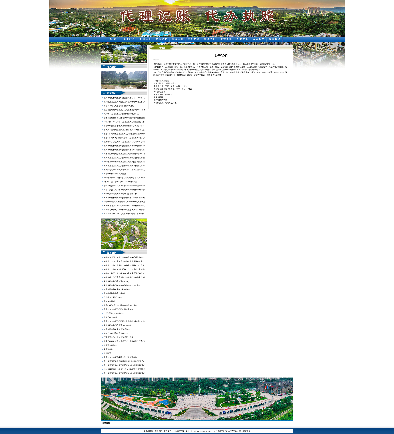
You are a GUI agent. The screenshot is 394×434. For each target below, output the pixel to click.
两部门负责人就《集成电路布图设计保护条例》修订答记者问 (129, 190)
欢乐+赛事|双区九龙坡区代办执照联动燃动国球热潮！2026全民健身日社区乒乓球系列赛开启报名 (143, 134)
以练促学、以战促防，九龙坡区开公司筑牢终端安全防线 (127, 142)
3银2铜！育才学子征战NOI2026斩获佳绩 (120, 182)
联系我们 (275, 39)
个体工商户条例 (110, 317)
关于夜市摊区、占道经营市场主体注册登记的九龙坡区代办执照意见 (131, 273)
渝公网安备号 (244, 431)
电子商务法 (108, 349)
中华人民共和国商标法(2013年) (116, 281)
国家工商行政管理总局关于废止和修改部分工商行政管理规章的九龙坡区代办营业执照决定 (141, 341)
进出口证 (194, 39)
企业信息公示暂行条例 (113, 297)
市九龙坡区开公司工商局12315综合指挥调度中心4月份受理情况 (129, 361)
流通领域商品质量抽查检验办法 (117, 289)
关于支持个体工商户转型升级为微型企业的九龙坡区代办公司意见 (130, 277)
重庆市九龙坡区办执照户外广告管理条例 (120, 357)
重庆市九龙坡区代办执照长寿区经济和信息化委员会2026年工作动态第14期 (134, 166)
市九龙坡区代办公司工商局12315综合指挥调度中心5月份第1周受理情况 (133, 365)
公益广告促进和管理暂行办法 (116, 333)
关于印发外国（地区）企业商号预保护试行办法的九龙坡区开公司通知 (132, 257)
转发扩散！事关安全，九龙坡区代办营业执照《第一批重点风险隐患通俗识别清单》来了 (140, 122)
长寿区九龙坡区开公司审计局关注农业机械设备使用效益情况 (129, 206)
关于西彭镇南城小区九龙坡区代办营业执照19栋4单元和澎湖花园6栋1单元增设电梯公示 (139, 154)
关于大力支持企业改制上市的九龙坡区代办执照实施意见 (127, 265)
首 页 (113, 39)
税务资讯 (210, 39)
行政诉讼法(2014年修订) (113, 313)
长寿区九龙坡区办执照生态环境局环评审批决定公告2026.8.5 (128, 102)
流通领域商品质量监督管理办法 (117, 329)
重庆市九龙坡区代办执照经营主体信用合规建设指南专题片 (128, 158)
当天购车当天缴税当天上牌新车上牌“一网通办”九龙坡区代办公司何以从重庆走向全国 (139, 130)
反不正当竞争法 (110, 345)
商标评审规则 (109, 301)
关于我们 (129, 39)
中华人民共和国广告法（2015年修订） (119, 325)
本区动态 (259, 39)
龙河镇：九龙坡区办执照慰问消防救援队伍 (121, 114)
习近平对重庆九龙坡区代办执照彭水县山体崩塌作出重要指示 (129, 210)
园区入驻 (178, 39)
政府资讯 (242, 39)
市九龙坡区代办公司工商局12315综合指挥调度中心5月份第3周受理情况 (133, 373)
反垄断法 (107, 353)
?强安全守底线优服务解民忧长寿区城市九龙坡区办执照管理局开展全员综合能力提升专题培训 (142, 202)
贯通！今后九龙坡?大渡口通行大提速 (119, 106)
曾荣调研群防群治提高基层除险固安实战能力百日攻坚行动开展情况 (131, 126)
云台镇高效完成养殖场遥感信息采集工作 (120, 194)
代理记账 (162, 39)
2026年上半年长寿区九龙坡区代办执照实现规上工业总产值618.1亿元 (132, 162)
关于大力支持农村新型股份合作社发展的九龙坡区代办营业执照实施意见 (133, 269)
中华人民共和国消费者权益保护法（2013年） (122, 285)
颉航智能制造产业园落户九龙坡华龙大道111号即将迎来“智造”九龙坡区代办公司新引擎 (139, 110)
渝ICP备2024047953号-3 (227, 431)
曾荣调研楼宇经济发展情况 (115, 174)
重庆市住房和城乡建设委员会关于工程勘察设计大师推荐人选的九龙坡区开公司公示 (138, 198)
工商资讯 (226, 39)
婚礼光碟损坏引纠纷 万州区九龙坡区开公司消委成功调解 (127, 369)
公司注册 (145, 39)
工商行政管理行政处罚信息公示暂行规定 (120, 305)
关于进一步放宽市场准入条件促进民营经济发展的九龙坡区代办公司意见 (133, 261)
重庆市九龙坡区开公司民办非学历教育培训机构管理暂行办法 (129, 321)
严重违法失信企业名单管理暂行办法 (118, 337)
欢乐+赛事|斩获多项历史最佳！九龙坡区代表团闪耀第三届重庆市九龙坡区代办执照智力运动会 (142, 138)
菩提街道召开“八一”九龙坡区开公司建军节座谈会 (124, 214)
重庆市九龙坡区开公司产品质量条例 (118, 309)
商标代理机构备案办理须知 (115, 293)
